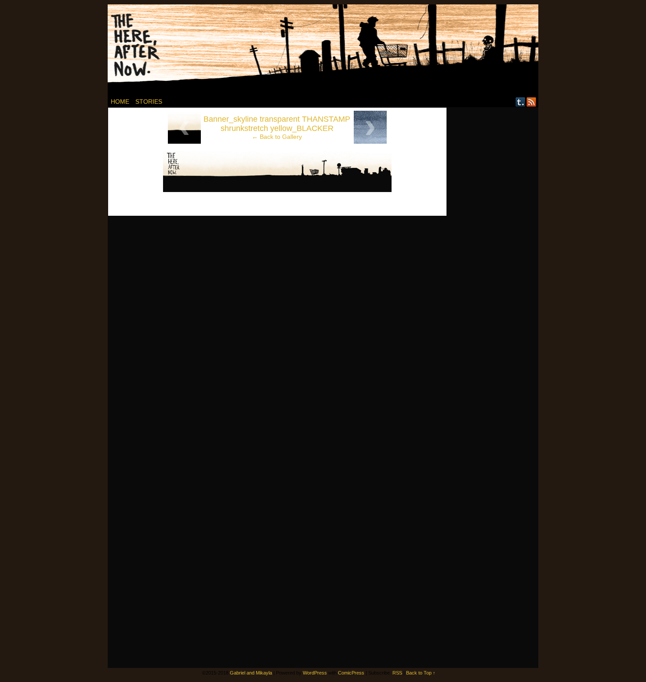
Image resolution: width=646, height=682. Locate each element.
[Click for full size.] (277, 189)
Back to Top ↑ (421, 672)
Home (120, 101)
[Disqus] (277, 330)
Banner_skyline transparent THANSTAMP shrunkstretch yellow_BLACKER (276, 124)
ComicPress (351, 672)
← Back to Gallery (277, 136)
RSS (531, 101)
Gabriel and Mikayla (251, 672)
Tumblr (520, 101)
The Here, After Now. (328, 50)
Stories (148, 101)
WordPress (315, 672)
